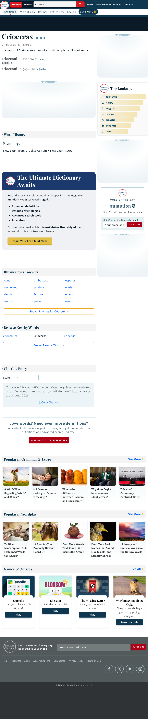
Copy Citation (50, 402)
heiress (68, 294)
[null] (133, 206)
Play (18, 614)
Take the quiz (129, 622)
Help (5, 660)
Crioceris (69, 336)
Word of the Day (103, 4)
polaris (67, 287)
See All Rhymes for (48, 311)
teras (66, 301)
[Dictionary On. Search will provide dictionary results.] (21, 4)
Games (90, 4)
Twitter (119, 669)
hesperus (69, 280)
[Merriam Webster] (122, 193)
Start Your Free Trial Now (30, 241)
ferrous (38, 294)
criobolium (10, 336)
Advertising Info (42, 660)
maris (8, 301)
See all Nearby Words (48, 345)
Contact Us (60, 660)
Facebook (109, 669)
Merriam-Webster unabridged (48, 440)
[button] (129, 4)
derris (8, 294)
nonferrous (11, 287)
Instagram (140, 669)
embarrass (41, 280)
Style (6, 377)
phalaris (39, 287)
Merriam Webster (10, 646)
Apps (27, 660)
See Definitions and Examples (121, 212)
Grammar (117, 4)
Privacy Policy (76, 660)
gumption (120, 206)
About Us (16, 660)
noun (39, 37)
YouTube (130, 669)
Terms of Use (94, 660)
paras (37, 301)
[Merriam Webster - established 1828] (4, 4)
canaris (9, 280)
